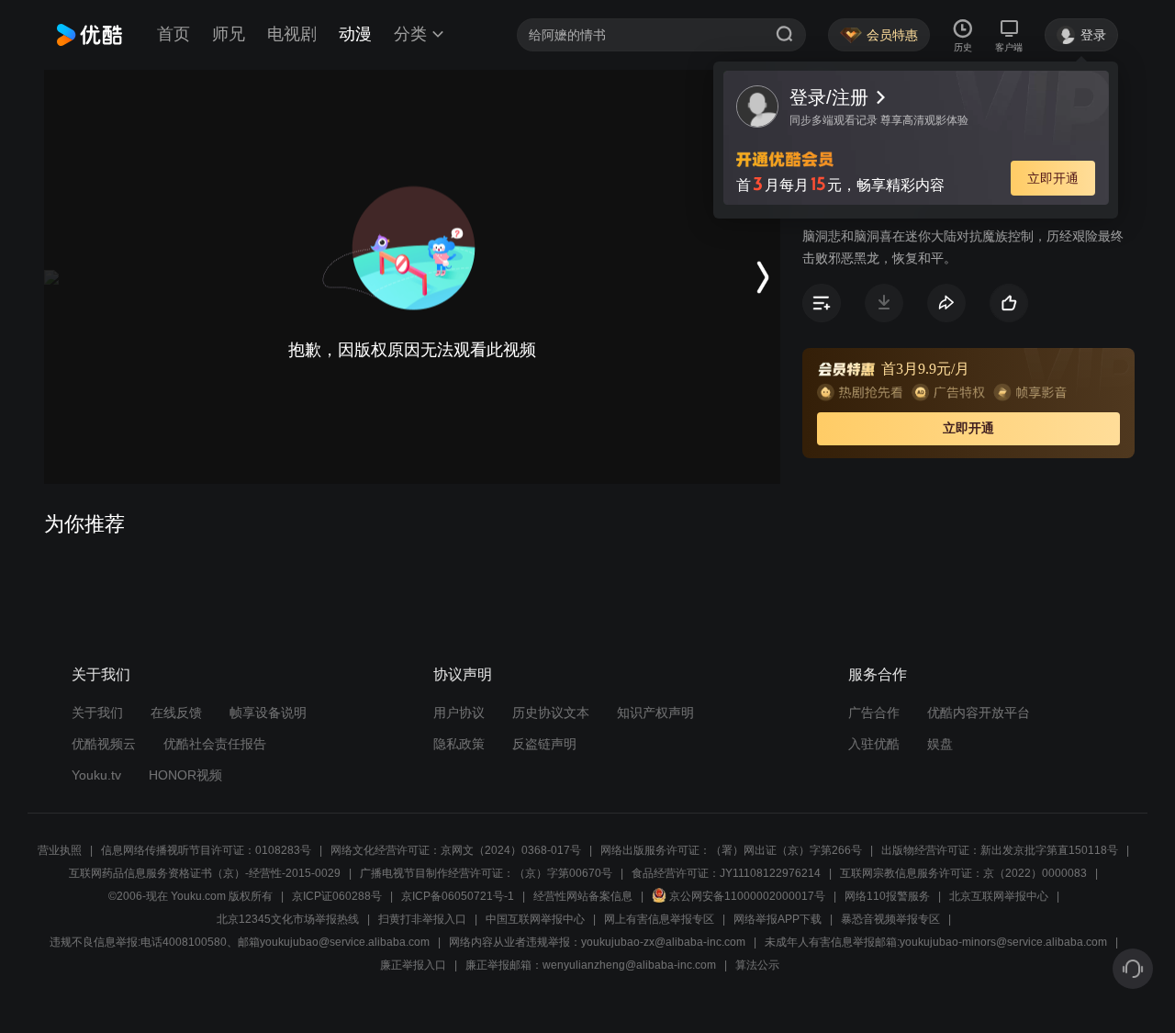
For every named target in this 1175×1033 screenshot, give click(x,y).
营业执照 (60, 850)
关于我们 (97, 712)
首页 (173, 34)
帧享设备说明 (268, 712)
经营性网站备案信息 (582, 896)
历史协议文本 (550, 712)
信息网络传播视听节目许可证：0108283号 (206, 850)
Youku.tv (96, 775)
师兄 (228, 34)
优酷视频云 (104, 743)
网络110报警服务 (887, 896)
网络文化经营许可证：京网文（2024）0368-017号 (455, 850)
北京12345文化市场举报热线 (288, 919)
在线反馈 (176, 712)
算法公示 (757, 965)
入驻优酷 (874, 743)
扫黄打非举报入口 (422, 919)
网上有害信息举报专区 (659, 919)
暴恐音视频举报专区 (890, 919)
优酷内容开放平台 (978, 712)
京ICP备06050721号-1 (457, 896)
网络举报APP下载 (777, 919)
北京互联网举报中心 (998, 896)
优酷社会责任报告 (214, 743)
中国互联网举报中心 (535, 919)
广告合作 (874, 712)
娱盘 (940, 743)
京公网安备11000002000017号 (747, 896)
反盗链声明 (544, 743)
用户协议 (459, 712)
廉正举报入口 (413, 965)
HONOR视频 (185, 775)
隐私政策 (459, 743)
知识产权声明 (655, 712)
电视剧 (292, 34)
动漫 (355, 34)
